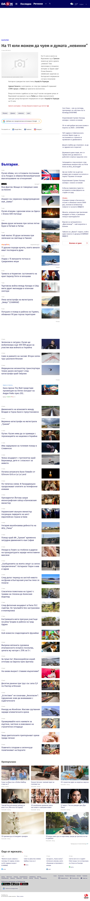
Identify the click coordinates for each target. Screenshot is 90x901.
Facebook (28, 129)
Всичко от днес (75, 243)
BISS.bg (39, 876)
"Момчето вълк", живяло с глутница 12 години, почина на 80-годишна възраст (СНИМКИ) (10, 862)
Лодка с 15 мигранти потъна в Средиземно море (15, 260)
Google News (18, 129)
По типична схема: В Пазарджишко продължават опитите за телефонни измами (19, 486)
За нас (55, 875)
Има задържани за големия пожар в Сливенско (19, 447)
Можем (5, 113)
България (9, 164)
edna (27, 865)
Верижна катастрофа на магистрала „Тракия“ (19, 422)
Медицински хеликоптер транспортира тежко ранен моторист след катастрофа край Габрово (20, 371)
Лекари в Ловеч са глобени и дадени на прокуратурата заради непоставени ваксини (20, 552)
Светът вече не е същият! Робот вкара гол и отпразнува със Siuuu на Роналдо (79, 861)
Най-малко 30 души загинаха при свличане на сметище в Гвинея (17, 236)
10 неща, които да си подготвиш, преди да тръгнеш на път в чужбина (66, 837)
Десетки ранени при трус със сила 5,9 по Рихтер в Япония (19, 684)
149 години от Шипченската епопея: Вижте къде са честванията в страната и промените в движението (72, 136)
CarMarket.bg (32, 876)
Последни (25, 4)
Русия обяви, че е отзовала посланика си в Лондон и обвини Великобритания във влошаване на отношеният (20, 176)
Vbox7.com (9, 876)
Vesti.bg (31, 878)
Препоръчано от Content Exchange (79, 843)
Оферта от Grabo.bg (6, 385)
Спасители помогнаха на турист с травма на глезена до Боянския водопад (17, 594)
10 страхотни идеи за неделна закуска (75, 782)
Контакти (79, 875)
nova (4, 869)
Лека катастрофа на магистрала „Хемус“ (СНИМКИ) (17, 300)
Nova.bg (36, 878)
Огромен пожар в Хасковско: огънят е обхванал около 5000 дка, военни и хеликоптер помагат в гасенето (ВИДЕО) (74, 203)
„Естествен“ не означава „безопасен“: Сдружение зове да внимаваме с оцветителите (20, 698)
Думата (13, 113)
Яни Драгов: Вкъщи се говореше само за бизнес (19, 188)
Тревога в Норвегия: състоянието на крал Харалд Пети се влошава (19, 275)
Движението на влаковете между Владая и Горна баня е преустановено (20, 410)
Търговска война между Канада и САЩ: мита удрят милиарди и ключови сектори (20, 288)
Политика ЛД (75, 878)
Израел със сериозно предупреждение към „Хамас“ (20, 200)
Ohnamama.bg (4, 878)
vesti (49, 869)
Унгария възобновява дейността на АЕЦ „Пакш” (18, 526)
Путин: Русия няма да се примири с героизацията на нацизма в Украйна (19, 434)
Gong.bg (16, 876)
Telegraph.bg (43, 878)
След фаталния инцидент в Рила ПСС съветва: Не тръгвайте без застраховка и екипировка (20, 608)
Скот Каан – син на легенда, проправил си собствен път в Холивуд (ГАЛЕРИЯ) (73, 110)
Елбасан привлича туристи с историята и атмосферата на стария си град (73, 190)
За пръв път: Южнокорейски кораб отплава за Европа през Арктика (18, 660)
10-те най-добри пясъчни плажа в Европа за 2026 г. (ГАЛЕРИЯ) (75, 126)
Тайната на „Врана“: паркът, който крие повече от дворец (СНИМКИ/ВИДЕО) (75, 234)
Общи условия (20, 896)
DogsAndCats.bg (23, 876)
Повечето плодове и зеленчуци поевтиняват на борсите (16, 748)
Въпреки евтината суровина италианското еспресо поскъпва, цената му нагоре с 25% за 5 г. (17, 648)
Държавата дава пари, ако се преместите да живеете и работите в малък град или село (74, 154)
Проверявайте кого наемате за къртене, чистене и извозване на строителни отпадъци (17, 724)
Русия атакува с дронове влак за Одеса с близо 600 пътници (20, 212)
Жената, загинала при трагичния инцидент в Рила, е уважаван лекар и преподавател (74, 214)
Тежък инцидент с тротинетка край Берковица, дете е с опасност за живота (18, 460)
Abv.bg (3, 876)
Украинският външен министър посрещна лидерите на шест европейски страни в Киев (16, 514)
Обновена (64, 198)
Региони (38, 3)
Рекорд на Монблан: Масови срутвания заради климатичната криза (20, 710)
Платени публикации (70, 875)
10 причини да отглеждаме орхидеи (14, 836)
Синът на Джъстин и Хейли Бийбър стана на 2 (13, 783)
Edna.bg (25, 878)
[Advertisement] (30, 146)
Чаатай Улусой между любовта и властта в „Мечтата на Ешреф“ (13, 806)
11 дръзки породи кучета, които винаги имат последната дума (20, 248)
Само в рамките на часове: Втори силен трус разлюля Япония (20, 357)
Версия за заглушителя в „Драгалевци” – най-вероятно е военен (74, 224)
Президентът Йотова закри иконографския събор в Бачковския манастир (19, 500)
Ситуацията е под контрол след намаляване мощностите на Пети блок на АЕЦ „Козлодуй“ (75, 164)
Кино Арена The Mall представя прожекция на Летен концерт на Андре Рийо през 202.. (19, 391)
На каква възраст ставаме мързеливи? (20, 671)
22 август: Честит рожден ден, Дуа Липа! (73, 806)
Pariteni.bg (19, 878)
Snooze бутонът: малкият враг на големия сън (42, 783)
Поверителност (64, 878)
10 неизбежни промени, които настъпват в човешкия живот (42, 806)
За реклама (61, 875)
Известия (85, 878)
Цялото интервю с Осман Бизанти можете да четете (28, 106)
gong (72, 867)
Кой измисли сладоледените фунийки (20, 633)
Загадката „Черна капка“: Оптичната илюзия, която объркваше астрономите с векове (54, 862)
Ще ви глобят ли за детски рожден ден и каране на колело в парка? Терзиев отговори (75, 174)
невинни (21, 113)
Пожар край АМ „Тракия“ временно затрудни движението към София (18, 538)
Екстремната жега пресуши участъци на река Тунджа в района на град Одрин (19, 622)
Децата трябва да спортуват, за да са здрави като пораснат (75, 146)
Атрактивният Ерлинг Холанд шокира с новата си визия (73, 119)
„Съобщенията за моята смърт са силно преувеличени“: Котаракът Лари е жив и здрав (20, 566)
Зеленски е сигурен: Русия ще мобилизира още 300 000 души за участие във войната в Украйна (17, 345)
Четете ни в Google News (11, 888)
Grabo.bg (12, 878)
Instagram (39, 129)
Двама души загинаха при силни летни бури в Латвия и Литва (20, 224)
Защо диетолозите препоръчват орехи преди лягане (20, 736)
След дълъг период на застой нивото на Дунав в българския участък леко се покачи (20, 580)
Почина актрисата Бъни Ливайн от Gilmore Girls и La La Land (18, 473)
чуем (28, 113)
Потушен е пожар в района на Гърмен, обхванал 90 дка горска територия (20, 313)
